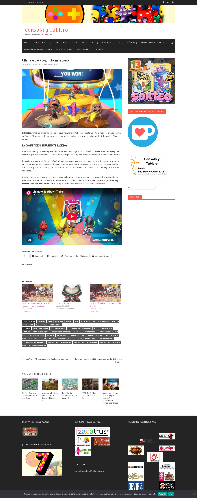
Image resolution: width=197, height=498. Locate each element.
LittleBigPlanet (58, 328)
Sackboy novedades (66, 339)
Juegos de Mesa (28, 2)
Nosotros (100, 49)
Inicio (27, 42)
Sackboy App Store (95, 335)
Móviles (131, 42)
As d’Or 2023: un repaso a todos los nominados (47, 359)
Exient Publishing (40, 328)
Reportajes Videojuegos (152, 42)
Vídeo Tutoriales (64, 49)
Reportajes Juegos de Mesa (37, 49)
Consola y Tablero (46, 30)
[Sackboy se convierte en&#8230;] (71, 293)
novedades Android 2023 (61, 332)
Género (69, 321)
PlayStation (78, 42)
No (171, 494)
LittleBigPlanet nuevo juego (36, 332)
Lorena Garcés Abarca (50, 64)
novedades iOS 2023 (36, 335)
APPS (50, 321)
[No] (193, 494)
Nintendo (107, 42)
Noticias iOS (103, 321)
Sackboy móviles (48, 339)
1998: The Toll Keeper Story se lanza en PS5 (90, 395)
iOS (76, 321)
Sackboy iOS (33, 339)
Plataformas (41, 325)
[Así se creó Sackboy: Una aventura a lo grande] (105, 293)
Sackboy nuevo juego (86, 339)
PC (119, 42)
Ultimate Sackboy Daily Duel (85, 342)
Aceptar (162, 494)
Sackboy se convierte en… (67, 303)
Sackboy (50, 335)
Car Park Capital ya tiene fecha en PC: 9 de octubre (29, 395)
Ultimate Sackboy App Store (59, 342)
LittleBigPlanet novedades (79, 328)
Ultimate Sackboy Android (34, 342)
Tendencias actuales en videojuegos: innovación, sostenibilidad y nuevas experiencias (110, 398)
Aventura (59, 321)
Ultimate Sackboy (105, 339)
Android (41, 321)
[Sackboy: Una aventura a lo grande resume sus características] (37, 293)
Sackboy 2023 (62, 335)
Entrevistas (83, 49)
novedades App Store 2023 (84, 332)
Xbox (93, 42)
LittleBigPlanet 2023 (103, 328)
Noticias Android (88, 321)
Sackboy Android (77, 335)
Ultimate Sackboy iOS (37, 346)
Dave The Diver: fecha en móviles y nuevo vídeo (69, 395)
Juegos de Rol (61, 42)
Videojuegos (41, 2)
